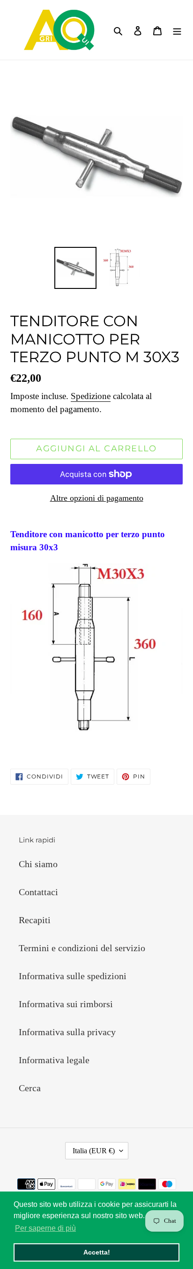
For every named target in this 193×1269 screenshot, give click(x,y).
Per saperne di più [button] (45, 1228)
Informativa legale (54, 1060)
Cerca (30, 1088)
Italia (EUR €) (94, 1151)
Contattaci (38, 892)
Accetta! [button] (96, 1252)
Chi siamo (38, 864)
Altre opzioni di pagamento (96, 498)
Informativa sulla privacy (67, 1032)
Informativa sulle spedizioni (72, 976)
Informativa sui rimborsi (66, 1004)
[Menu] (177, 30)
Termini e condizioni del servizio (82, 948)
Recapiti (35, 920)
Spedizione (91, 396)
